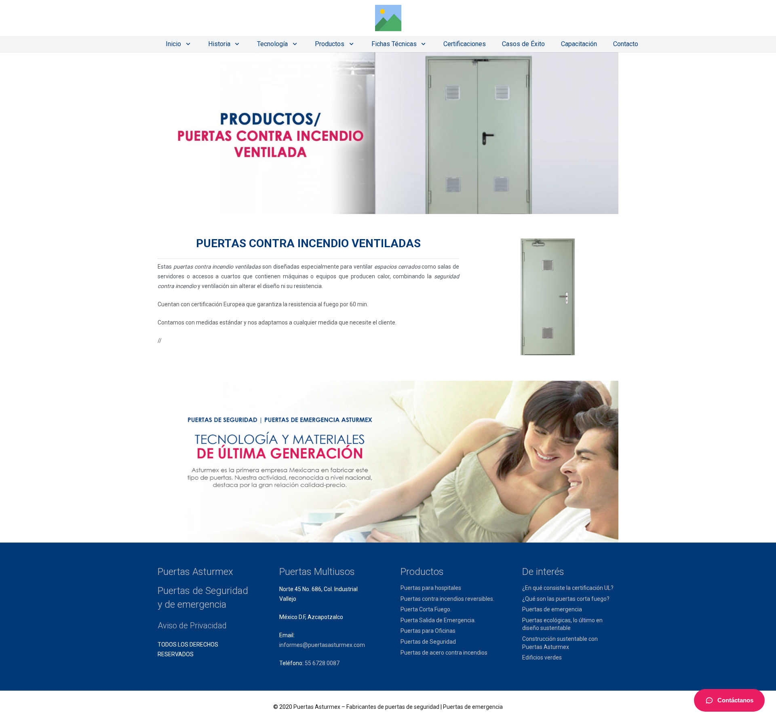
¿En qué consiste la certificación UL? (568, 588)
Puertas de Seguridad (428, 641)
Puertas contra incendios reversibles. (447, 599)
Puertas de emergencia (552, 609)
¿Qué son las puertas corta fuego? (565, 599)
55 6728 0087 (322, 663)
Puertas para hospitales (431, 588)
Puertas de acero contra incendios (444, 652)
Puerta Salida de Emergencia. (438, 620)
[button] (186, 44)
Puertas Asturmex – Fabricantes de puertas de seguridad (366, 707)
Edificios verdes (542, 657)
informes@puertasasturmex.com (322, 645)
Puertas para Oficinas (428, 631)
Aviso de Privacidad (192, 625)
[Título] (388, 18)
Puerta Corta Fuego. (426, 609)
